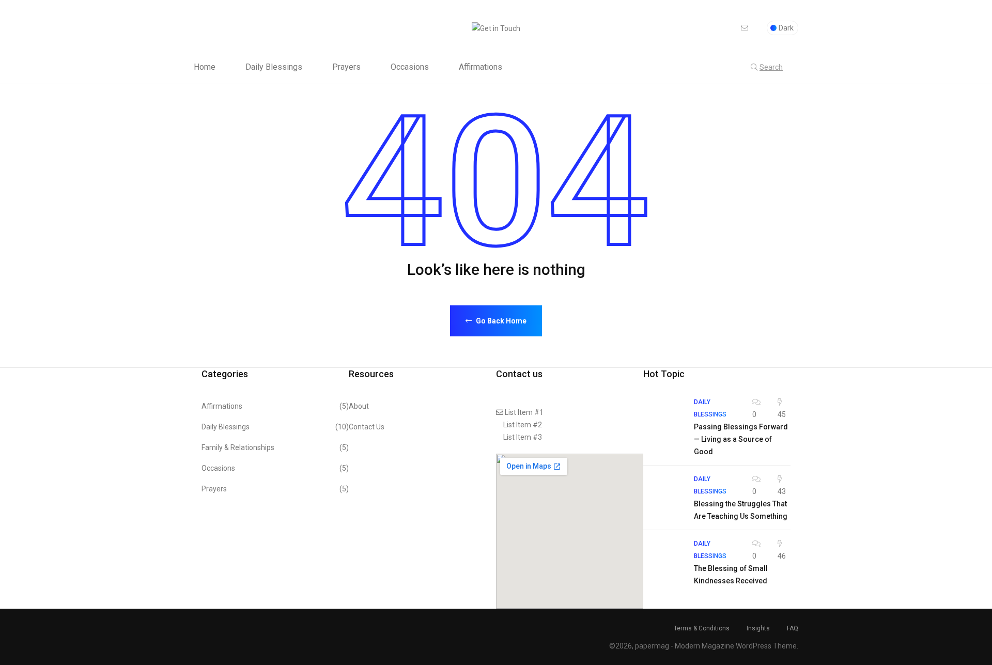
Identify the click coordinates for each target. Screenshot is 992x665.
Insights (758, 628)
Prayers (346, 67)
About (359, 406)
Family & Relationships (275, 447)
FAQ (792, 628)
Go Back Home (500, 321)
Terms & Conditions (702, 628)
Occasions (410, 67)
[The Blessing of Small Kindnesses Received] (663, 557)
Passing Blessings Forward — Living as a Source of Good (741, 439)
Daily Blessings (273, 67)
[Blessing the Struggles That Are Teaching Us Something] (663, 493)
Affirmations (480, 67)
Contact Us (366, 427)
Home (204, 67)
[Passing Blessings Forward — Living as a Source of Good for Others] (663, 416)
